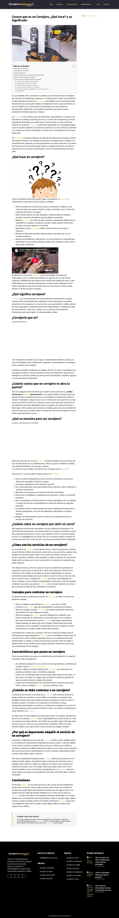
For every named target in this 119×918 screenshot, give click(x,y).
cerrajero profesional (37, 667)
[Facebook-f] (9, 876)
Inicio (51, 4)
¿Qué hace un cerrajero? (21, 68)
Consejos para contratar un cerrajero (27, 83)
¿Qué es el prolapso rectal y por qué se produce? (102, 875)
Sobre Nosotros (71, 4)
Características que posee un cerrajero (27, 85)
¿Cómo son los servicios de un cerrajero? (28, 81)
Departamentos (86, 4)
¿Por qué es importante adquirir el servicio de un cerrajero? (33, 89)
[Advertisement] (94, 148)
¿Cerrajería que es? (19, 73)
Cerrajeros (15, 299)
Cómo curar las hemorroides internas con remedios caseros (103, 888)
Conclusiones (20, 91)
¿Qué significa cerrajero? (21, 70)
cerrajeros (40, 101)
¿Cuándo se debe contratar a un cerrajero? (28, 87)
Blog (98, 4)
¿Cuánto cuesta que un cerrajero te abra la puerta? (29, 75)
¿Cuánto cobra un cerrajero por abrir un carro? (27, 79)
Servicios (60, 4)
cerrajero (18, 117)
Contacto (106, 4)
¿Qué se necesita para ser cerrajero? (24, 77)
